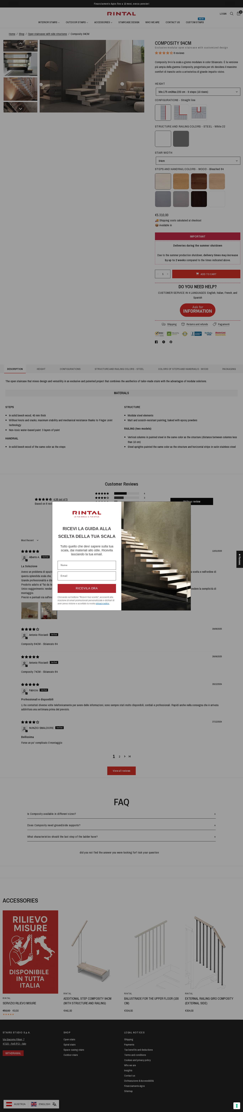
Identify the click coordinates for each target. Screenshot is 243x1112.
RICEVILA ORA (87, 588)
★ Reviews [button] (240, 559)
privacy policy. (102, 603)
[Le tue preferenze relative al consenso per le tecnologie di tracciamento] (236, 1105)
